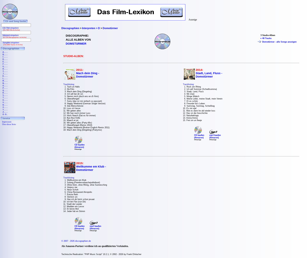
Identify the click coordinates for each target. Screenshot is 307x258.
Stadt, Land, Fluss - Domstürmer (209, 75)
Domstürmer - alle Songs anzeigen (279, 42)
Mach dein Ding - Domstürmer (87, 75)
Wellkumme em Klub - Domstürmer (91, 168)
